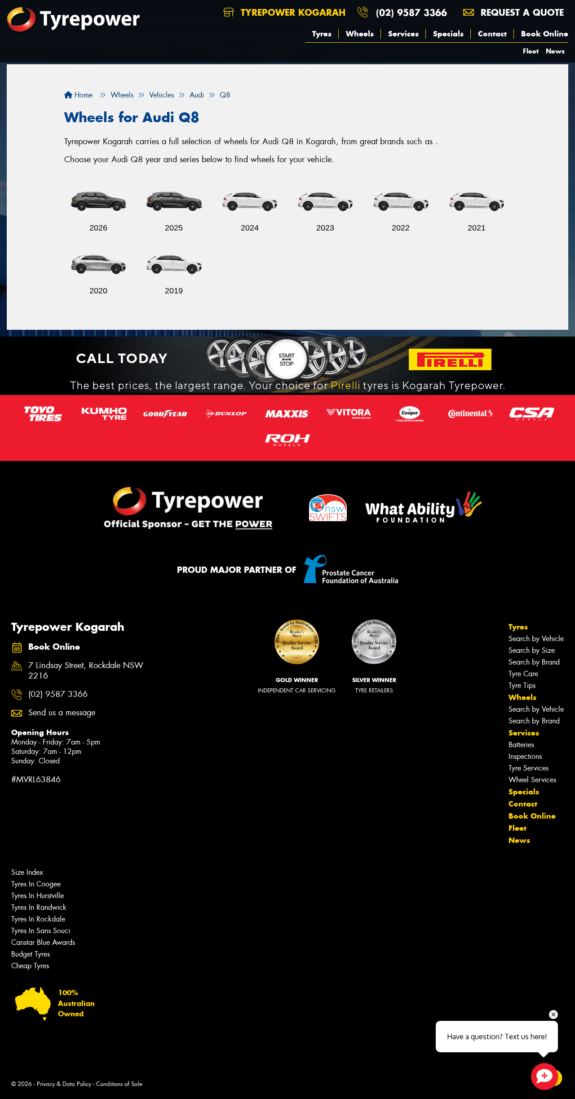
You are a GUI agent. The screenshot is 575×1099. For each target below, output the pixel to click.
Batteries (521, 744)
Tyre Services (528, 768)
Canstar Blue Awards (43, 942)
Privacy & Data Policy (64, 1084)
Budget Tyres (30, 954)
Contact (492, 34)
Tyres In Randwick (38, 907)
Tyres (322, 34)
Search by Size (532, 650)
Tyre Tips (522, 685)
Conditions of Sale (119, 1084)
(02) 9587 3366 (411, 12)
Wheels (360, 34)
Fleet (531, 51)
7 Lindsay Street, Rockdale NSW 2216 (85, 670)
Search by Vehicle (536, 638)
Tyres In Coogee (36, 884)
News (555, 51)
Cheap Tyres (30, 965)
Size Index (27, 872)
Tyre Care (523, 673)
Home (82, 95)
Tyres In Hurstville (37, 895)
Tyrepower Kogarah (291, 12)
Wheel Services (532, 779)
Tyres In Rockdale (38, 919)
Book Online (544, 34)
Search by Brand (534, 662)
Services (403, 34)
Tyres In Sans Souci (40, 930)
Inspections (525, 756)
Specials (448, 34)
